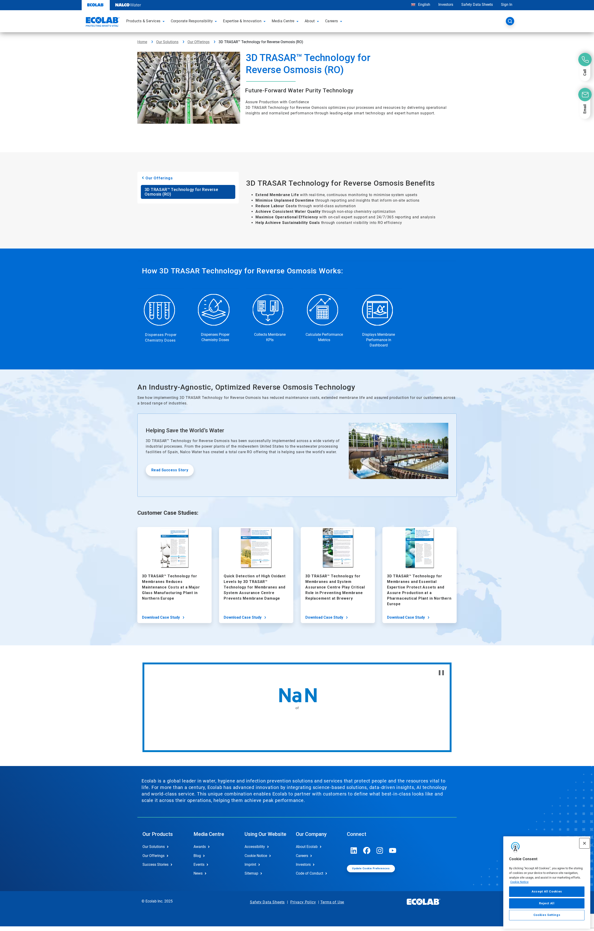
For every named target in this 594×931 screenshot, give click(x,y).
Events (199, 864)
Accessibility (255, 846)
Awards (200, 846)
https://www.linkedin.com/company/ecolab (353, 850)
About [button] (310, 21)
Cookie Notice (519, 882)
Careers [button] (331, 21)
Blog (197, 855)
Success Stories (155, 864)
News (198, 873)
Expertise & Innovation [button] (242, 21)
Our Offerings (198, 42)
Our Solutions (167, 42)
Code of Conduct (309, 873)
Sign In (506, 4)
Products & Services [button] (143, 21)
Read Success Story (169, 470)
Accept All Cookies (547, 891)
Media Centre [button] (283, 21)
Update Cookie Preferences (371, 868)
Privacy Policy (303, 902)
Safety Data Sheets (477, 4)
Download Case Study (161, 617)
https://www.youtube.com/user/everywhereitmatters (392, 850)
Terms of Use (332, 902)
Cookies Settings (546, 915)
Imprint (250, 864)
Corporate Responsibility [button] (192, 21)
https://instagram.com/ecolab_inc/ (379, 850)
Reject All (547, 903)
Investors (445, 4)
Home (142, 42)
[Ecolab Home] (102, 22)
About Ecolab (307, 846)
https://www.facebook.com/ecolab (366, 850)
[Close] (584, 843)
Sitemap (251, 873)
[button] (164, 21)
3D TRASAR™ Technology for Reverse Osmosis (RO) (181, 192)
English (423, 4)
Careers (302, 855)
